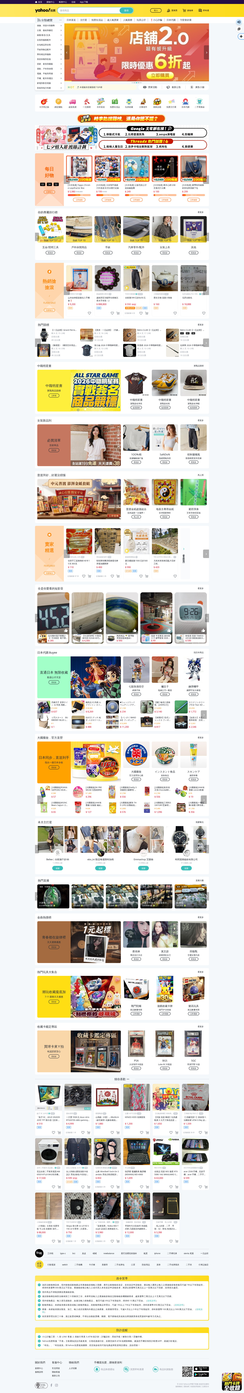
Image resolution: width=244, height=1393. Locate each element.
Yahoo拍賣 (45, 10)
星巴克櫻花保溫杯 (129, 1253)
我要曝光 (49, 192)
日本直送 (71, 19)
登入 (156, 10)
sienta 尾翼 (189, 1253)
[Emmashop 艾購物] (144, 853)
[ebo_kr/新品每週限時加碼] (101, 853)
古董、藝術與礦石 (45, 30)
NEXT (207, 237)
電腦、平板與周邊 (45, 73)
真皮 (84, 1253)
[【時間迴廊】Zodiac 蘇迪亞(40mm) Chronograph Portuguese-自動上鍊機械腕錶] (200, 832)
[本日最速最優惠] (232, 1382)
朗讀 (239, 22)
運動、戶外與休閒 (45, 68)
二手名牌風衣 (173, 1264)
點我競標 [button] (136, 407)
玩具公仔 (141, 19)
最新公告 (56, 1375)
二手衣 (189, 1264)
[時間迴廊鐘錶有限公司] (187, 853)
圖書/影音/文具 (43, 35)
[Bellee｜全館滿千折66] (58, 853)
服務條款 (179, 1387)
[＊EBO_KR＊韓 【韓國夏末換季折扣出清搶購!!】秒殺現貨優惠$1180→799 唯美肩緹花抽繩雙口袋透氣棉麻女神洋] (114, 846)
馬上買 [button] (136, 517)
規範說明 (151, 1300)
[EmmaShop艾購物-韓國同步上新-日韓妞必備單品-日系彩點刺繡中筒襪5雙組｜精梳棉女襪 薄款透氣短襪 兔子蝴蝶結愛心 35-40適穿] (157, 846)
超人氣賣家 (113, 19)
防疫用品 (146, 1264)
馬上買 (201, 475)
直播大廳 (200, 880)
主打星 (83, 19)
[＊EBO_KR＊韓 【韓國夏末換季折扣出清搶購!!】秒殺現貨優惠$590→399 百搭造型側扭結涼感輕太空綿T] (114, 832)
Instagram (56, 1385)
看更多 (201, 212)
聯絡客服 (56, 1372)
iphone (157, 1253)
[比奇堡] (136, 131)
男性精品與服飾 (44, 54)
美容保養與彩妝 (44, 59)
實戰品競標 (199, 365)
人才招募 (73, 1368)
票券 (159, 1264)
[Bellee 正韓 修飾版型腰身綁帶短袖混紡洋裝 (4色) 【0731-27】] (50, 839)
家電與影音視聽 (44, 83)
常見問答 (56, 1368)
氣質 (146, 1253)
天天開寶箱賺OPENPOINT (88, 87)
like (89, 313)
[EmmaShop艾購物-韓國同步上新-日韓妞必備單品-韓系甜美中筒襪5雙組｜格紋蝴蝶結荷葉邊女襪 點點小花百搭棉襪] (157, 832)
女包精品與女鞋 (44, 44)
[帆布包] (165, 144)
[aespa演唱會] (165, 131)
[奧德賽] (194, 144)
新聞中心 (39, 1368)
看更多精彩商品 (183, 556)
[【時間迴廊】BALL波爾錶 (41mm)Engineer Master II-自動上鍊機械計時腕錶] (200, 846)
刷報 (38, 1253)
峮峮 (95, 1253)
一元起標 (204, 1253)
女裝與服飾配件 (44, 40)
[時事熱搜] (122, 118)
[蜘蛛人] (107, 144)
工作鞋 (50, 1253)
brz (73, 1253)
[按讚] (66, 630)
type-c (63, 1253)
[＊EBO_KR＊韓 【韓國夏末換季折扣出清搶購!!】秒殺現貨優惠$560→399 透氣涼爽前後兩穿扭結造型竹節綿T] (93, 839)
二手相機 (78, 1264)
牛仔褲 (92, 1264)
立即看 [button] (53, 395)
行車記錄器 (204, 1264)
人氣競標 (127, 19)
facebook (51, 1385)
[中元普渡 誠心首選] (136, 52)
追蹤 (58, 868)
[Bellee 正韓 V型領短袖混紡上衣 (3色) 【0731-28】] (71, 832)
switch (65, 1264)
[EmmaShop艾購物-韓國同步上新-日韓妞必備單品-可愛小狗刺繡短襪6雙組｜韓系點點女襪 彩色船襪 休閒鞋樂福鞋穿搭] (136, 839)
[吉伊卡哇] (136, 144)
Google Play (201, 1374)
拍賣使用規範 (195, 1387)
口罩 (133, 1264)
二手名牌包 (119, 1264)
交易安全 (205, 1387)
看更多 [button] (53, 450)
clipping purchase (118, 313)
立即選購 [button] (136, 1014)
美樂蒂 (105, 1264)
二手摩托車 (172, 1253)
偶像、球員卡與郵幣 (46, 25)
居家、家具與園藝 (45, 64)
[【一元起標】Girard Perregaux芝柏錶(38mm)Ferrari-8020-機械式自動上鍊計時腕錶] (179, 839)
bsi (41, 1385)
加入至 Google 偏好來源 (239, 29)
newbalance (109, 1253)
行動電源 (51, 1264)
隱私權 (186, 1387)
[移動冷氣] (107, 131)
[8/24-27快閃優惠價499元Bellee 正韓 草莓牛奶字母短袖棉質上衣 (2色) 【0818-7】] (71, 846)
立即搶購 (79, 200)
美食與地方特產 (44, 88)
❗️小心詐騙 (156, 19)
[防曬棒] (194, 131)
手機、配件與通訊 (45, 78)
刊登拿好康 (185, 19)
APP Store (201, 1369)
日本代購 (171, 19)
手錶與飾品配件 (44, 49)
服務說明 (39, 1372)
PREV (37, 237)
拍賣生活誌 (97, 19)
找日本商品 (199, 652)
